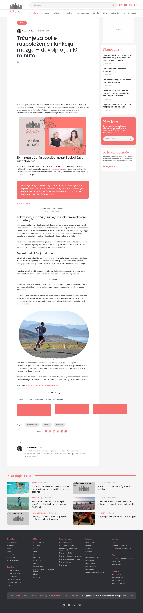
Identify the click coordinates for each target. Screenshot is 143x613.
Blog (105, 13)
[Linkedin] (54, 431)
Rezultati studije (23, 203)
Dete (9, 551)
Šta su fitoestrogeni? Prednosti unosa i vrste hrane (117, 81)
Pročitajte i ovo (19, 475)
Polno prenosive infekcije (94, 572)
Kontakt (34, 595)
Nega (35, 551)
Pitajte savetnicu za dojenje (69, 559)
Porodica (68, 13)
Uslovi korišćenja (72, 595)
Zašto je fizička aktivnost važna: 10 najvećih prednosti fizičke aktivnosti (116, 503)
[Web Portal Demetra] (15, 6)
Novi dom (36, 563)
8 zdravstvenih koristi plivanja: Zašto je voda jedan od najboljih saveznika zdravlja (50, 489)
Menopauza (89, 569)
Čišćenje (36, 574)
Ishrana (88, 545)
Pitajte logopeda (65, 542)
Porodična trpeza (129, 13)
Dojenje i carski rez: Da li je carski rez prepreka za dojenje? (117, 105)
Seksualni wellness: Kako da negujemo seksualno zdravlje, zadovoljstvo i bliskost (116, 93)
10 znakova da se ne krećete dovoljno (42, 385)
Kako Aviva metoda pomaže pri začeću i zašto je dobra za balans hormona (49, 504)
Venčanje (36, 557)
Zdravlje (96, 13)
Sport (21, 23)
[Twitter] (50, 431)
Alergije (88, 554)
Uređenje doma (39, 566)
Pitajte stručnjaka (82, 13)
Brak (9, 585)
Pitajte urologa (65, 565)
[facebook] (120, 5)
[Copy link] (65, 431)
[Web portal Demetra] (15, 12)
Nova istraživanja (39, 513)
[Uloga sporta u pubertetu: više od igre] (84, 518)
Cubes (130, 595)
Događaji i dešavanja (119, 545)
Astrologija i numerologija (121, 548)
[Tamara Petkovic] (19, 31)
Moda (35, 548)
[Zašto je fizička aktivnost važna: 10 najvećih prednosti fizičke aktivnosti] (84, 503)
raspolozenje (32, 425)
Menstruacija (90, 563)
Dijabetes (89, 551)
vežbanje (59, 425)
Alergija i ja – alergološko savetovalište (69, 549)
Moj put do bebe (117, 580)
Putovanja (37, 560)
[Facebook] (46, 431)
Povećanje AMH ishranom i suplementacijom (115, 70)
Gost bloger (116, 564)
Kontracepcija (90, 566)
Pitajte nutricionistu (66, 545)
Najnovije (111, 49)
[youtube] (125, 5)
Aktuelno (46, 13)
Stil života (57, 13)
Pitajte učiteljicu (65, 562)
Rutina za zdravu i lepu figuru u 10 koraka (114, 487)
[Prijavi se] (130, 138)
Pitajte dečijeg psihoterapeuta (70, 556)
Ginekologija (90, 560)
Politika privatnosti (56, 595)
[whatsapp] (62, 431)
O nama (26, 595)
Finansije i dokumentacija (16, 582)
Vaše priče (115, 13)
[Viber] (58, 431)
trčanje (46, 425)
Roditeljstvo (33, 13)
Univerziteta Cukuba (57, 169)
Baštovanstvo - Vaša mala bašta (43, 570)
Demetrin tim (15, 595)
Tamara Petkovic (28, 31)
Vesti (113, 542)
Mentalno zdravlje (92, 557)
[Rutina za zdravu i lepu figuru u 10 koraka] (84, 488)
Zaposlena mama (118, 577)
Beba (9, 548)
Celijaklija (89, 548)
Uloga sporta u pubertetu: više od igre (117, 516)
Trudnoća (11, 545)
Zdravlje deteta (13, 560)
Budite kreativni (13, 576)
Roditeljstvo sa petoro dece (122, 558)
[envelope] (135, 5)
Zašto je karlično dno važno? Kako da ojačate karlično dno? (72, 409)
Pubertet (101, 513)
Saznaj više (108, 166)
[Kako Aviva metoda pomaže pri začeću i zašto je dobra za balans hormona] (18, 503)
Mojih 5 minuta (38, 542)
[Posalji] (113, 5)
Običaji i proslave (13, 579)
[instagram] (130, 5)
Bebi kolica (115, 561)
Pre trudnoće (12, 542)
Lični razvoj (37, 545)
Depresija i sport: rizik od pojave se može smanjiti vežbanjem (31, 410)
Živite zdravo (90, 542)
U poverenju (37, 577)
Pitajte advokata (65, 553)
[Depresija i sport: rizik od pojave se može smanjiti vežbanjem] (18, 518)
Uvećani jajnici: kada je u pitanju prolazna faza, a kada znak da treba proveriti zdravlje (117, 58)
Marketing (43, 595)
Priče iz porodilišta (118, 583)
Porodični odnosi (13, 570)
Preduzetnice (116, 574)
